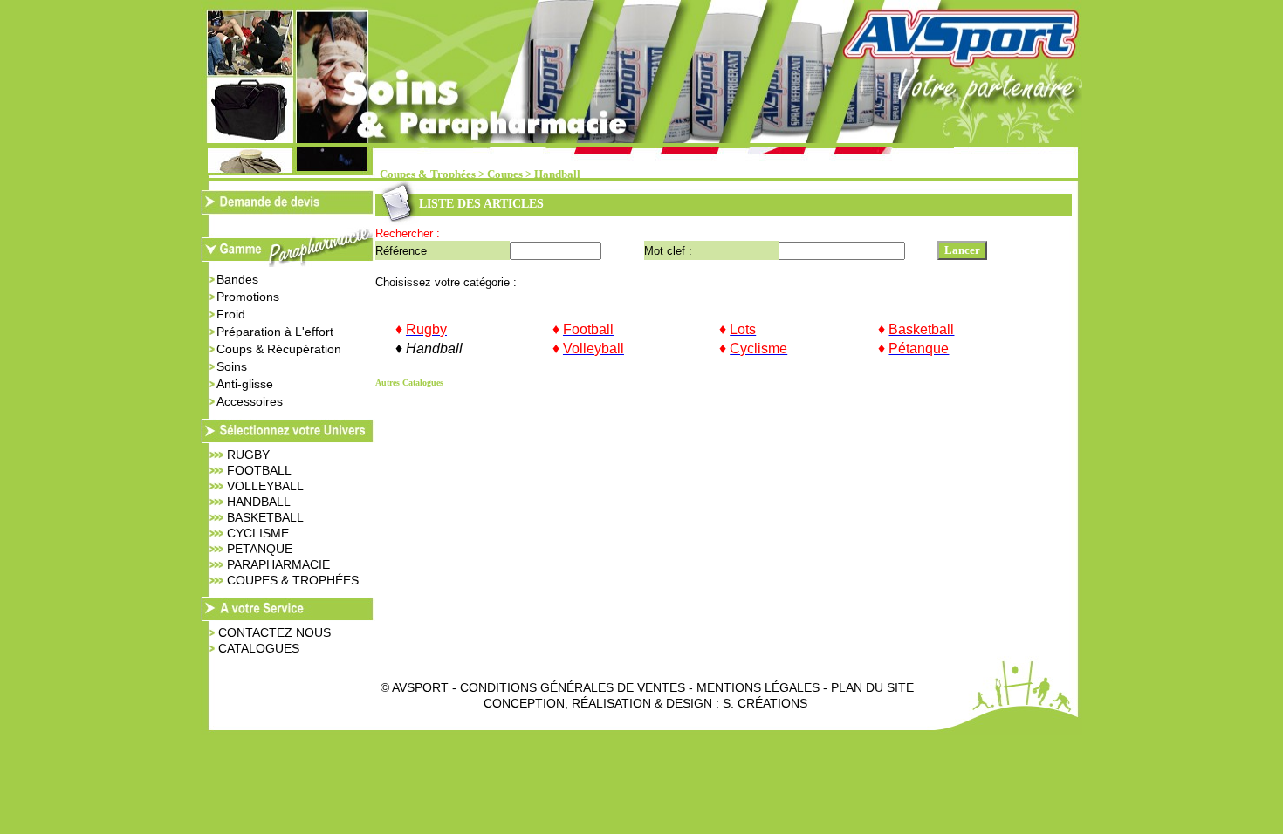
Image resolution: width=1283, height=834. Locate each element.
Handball (557, 174)
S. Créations (765, 703)
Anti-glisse (244, 384)
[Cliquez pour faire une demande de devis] (288, 209)
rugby (248, 454)
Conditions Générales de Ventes (572, 687)
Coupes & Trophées (428, 174)
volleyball (265, 486)
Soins (231, 366)
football (259, 470)
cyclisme (258, 533)
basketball (265, 517)
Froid (230, 314)
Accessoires (249, 401)
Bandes (237, 279)
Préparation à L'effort (274, 331)
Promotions (247, 297)
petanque (259, 549)
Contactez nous (274, 632)
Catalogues (258, 648)
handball (259, 502)
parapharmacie (278, 564)
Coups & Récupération (278, 349)
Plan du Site (872, 687)
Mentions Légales (758, 687)
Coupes (505, 174)
